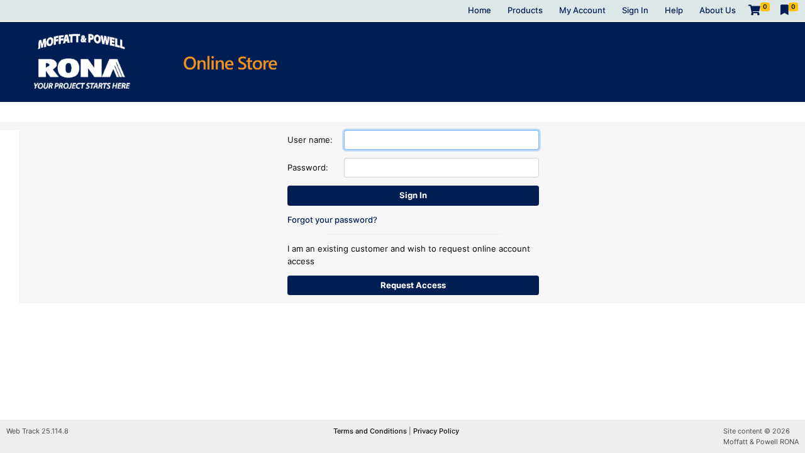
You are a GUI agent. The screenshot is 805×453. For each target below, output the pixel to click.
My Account (582, 10)
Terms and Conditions (371, 431)
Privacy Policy (436, 431)
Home (479, 10)
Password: (307, 167)
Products (525, 10)
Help (674, 10)
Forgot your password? (332, 220)
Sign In (635, 10)
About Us (717, 10)
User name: (310, 140)
